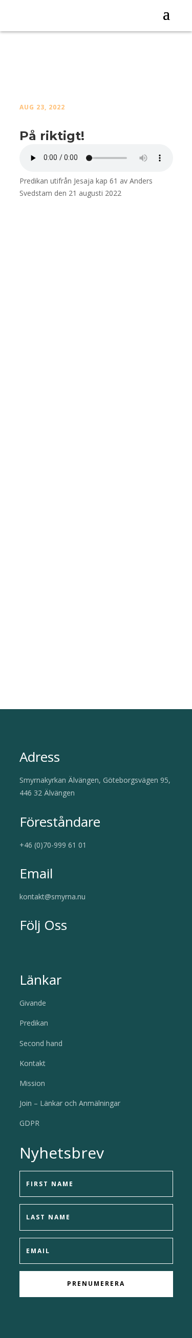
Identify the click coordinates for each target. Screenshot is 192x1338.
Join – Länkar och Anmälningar (69, 1103)
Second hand (40, 1043)
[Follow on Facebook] (22, 950)
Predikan (33, 1023)
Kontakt (32, 1063)
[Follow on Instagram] (63, 950)
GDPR (29, 1123)
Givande (32, 1003)
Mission (32, 1083)
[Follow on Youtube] (43, 950)
